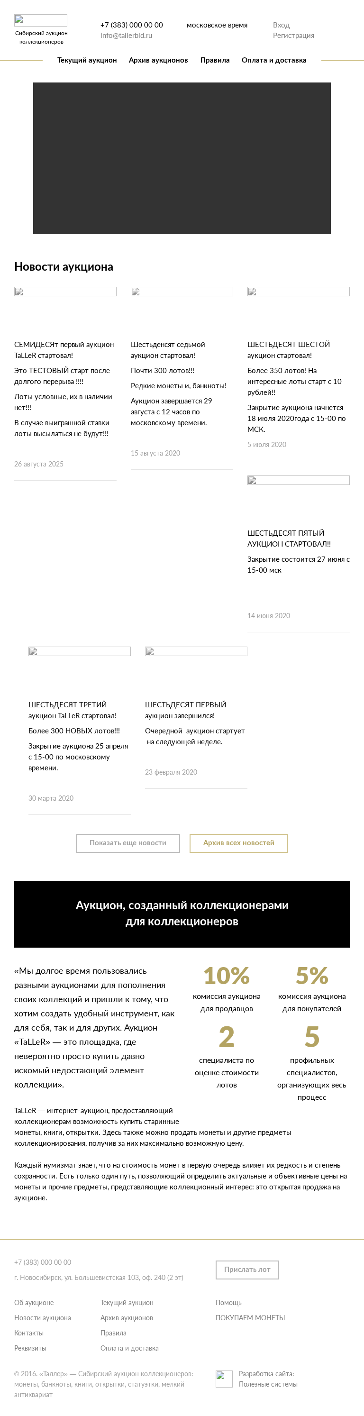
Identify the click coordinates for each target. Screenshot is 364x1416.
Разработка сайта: (266, 1374)
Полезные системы (268, 1384)
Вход (281, 24)
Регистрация (293, 35)
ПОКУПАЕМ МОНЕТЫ (250, 1318)
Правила (215, 60)
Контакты (29, 1333)
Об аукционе (34, 1302)
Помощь (229, 1302)
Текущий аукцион (87, 60)
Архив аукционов (158, 60)
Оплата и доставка (274, 60)
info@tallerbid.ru (126, 35)
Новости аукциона (42, 1318)
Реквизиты (30, 1348)
